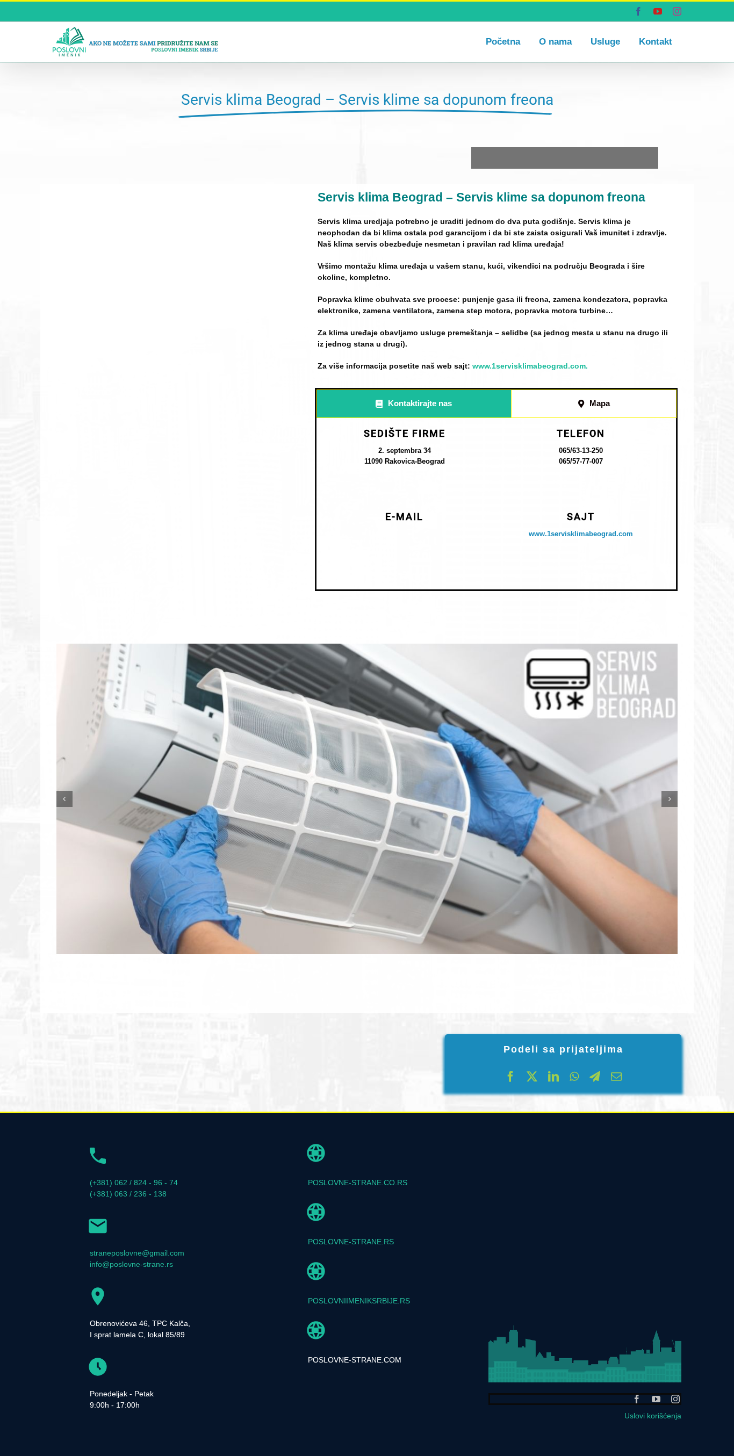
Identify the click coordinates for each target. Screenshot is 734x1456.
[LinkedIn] (553, 1077)
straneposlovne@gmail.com (137, 1253)
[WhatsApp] (574, 1077)
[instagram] (675, 1399)
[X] (532, 1077)
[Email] (616, 1077)
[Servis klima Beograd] (367, 799)
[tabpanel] (496, 506)
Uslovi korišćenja (652, 1415)
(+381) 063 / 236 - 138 (128, 1194)
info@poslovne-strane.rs (131, 1264)
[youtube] (656, 1399)
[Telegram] (595, 1077)
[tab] (414, 404)
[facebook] (636, 1399)
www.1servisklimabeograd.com (581, 534)
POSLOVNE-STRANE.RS (351, 1241)
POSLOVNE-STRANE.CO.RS (357, 1182)
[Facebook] (510, 1077)
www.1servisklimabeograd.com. (530, 366)
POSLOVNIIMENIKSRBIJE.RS (359, 1300)
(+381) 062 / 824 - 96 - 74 (134, 1182)
